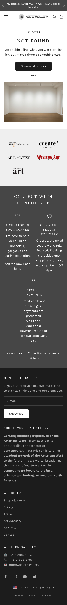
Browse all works (33, 66)
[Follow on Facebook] (5, 576)
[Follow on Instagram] (15, 576)
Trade (8, 514)
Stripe (35, 321)
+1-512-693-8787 (20, 559)
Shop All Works (14, 500)
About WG (11, 528)
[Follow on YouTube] (25, 576)
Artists (8, 507)
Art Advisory (12, 521)
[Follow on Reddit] (34, 576)
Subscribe (16, 413)
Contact (9, 534)
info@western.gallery (23, 564)
